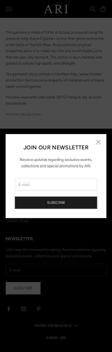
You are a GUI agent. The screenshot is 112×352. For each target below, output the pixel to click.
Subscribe (56, 203)
